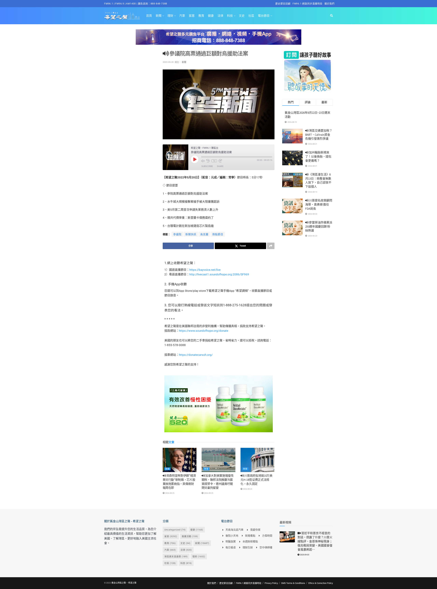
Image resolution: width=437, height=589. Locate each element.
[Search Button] (331, 15)
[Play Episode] (194, 159)
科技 (230, 15)
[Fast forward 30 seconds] (220, 161)
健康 (211, 15)
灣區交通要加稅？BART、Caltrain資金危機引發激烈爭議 (318, 135)
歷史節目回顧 (283, 3)
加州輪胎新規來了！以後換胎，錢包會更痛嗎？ (318, 157)
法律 (220, 15)
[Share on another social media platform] (270, 246)
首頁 (149, 15)
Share (220, 166)
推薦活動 (190, 536)
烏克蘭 (204, 234)
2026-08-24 (247, 489)
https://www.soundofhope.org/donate (203, 330)
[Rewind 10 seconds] (208, 161)
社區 (251, 15)
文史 (242, 15)
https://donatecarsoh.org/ (196, 354)
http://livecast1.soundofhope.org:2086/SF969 (219, 274)
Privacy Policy (271, 583)
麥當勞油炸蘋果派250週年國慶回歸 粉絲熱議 (318, 227)
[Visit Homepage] (122, 15)
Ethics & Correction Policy (320, 583)
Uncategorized (175, 529)
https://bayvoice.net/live (205, 269)
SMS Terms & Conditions (293, 583)
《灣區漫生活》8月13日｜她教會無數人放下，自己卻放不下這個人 (318, 180)
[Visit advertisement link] (218, 39)
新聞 (158, 15)
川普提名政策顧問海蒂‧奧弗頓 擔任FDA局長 (318, 205)
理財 (170, 15)
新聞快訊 (190, 234)
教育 (201, 15)
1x (214, 161)
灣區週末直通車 (176, 556)
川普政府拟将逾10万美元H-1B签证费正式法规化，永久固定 (256, 480)
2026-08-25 (169, 493)
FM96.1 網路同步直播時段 (307, 3)
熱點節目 (217, 234)
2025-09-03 (304, 555)
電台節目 (264, 15)
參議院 (177, 234)
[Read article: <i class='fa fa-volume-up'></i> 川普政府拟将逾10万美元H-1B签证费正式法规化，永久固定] (257, 460)
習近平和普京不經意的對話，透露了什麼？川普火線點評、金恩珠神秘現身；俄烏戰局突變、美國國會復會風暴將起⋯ (315, 541)
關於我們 (330, 3)
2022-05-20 (168, 62)
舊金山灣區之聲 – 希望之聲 (123, 583)
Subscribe (207, 166)
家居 (192, 15)
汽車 (182, 15)
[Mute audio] (203, 160)
